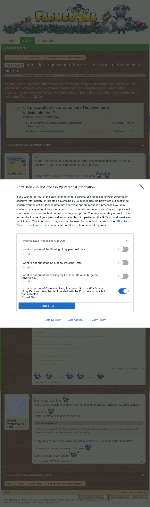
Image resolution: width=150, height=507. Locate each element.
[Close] (142, 187)
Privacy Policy (97, 319)
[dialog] (75, 253)
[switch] (123, 249)
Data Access (75, 319)
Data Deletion (53, 319)
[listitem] (75, 241)
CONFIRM (47, 305)
